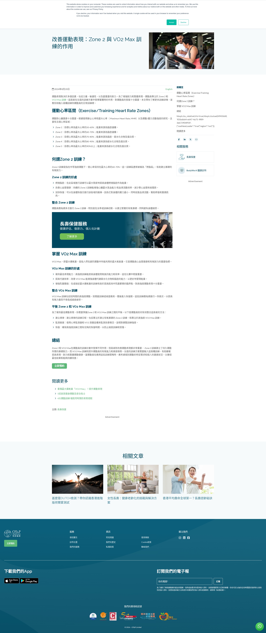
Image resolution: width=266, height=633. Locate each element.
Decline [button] (183, 22)
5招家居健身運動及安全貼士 (71, 393)
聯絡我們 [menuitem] (145, 547)
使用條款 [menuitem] (145, 537)
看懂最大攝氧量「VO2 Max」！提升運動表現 (79, 389)
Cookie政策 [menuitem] (146, 542)
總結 (179, 111)
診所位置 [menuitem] (73, 542)
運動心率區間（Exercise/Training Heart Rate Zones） (193, 94)
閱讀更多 (181, 131)
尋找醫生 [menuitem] (73, 537)
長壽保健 (61, 409)
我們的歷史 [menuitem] (111, 542)
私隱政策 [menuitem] (110, 547)
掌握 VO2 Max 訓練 (186, 106)
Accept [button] (171, 22)
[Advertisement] (112, 427)
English (169, 89)
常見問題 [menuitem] (110, 537)
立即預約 (11, 543)
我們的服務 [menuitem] (74, 547)
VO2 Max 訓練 (59, 99)
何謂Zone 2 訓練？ (186, 101)
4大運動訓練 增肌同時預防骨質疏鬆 (74, 398)
